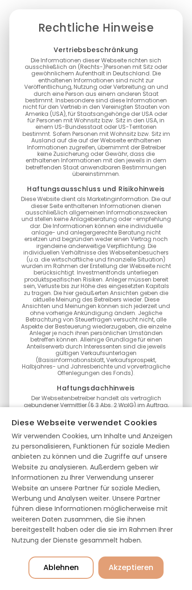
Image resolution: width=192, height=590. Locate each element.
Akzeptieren (131, 567)
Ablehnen (61, 567)
